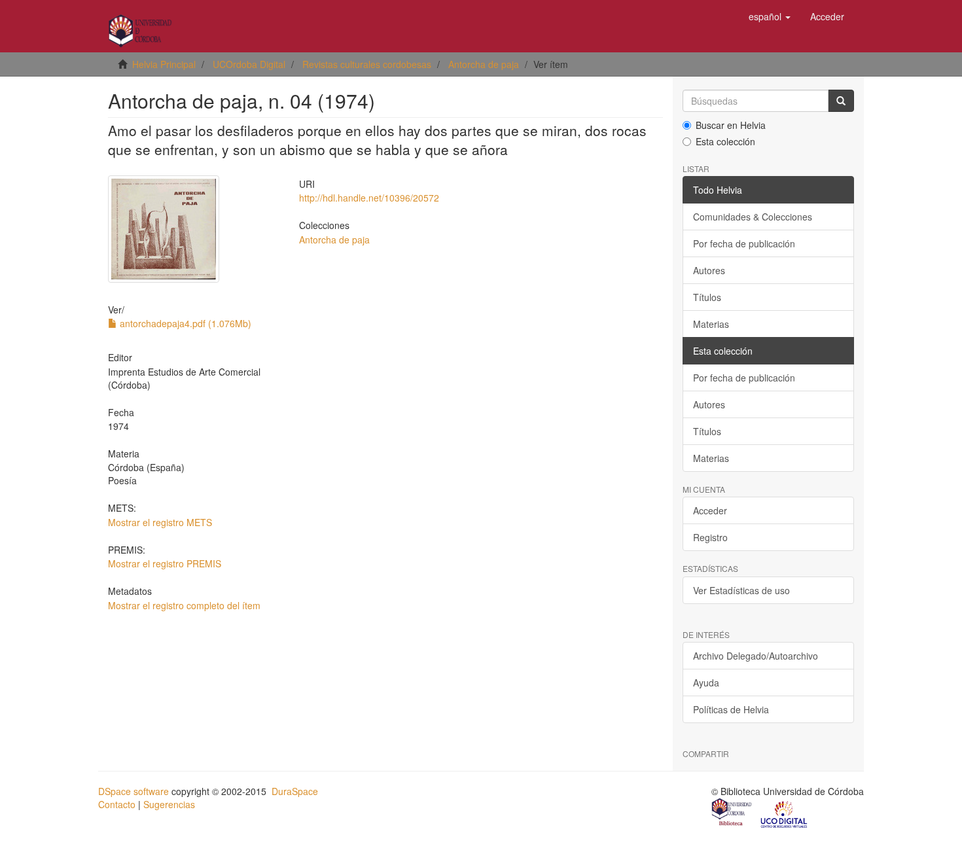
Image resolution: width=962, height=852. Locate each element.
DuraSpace (295, 791)
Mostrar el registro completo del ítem (184, 605)
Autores (709, 270)
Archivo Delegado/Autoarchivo (755, 655)
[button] (769, 16)
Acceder (710, 510)
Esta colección (725, 141)
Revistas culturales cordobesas (366, 64)
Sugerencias (169, 804)
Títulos (707, 297)
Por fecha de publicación (744, 243)
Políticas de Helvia (731, 709)
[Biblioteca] (732, 813)
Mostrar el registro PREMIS (164, 563)
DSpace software (133, 791)
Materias (711, 323)
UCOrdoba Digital (249, 64)
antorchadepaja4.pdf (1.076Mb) (184, 323)
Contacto (116, 804)
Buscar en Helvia (731, 125)
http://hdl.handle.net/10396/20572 (369, 197)
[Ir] (841, 101)
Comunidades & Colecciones (752, 216)
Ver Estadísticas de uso (741, 590)
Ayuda (706, 682)
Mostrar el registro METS (160, 522)
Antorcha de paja (483, 64)
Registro (710, 537)
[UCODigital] (784, 813)
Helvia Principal (164, 64)
